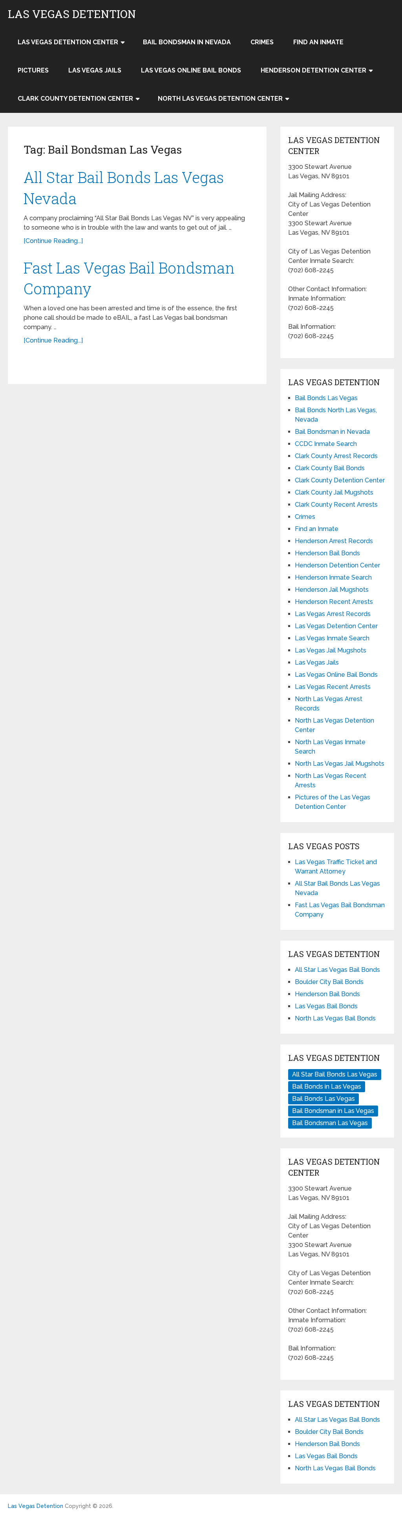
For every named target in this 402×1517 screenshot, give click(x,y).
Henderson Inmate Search (333, 577)
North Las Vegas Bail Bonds (335, 1018)
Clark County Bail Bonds (330, 468)
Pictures (33, 70)
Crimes (262, 42)
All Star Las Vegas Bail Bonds (337, 969)
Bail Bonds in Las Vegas (326, 1086)
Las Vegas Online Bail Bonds (191, 70)
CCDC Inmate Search (326, 444)
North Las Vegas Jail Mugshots (339, 763)
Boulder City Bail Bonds (329, 982)
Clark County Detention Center (75, 98)
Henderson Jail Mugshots (332, 589)
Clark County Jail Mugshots (334, 492)
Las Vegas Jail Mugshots (330, 650)
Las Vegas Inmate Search (332, 638)
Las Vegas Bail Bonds (326, 1006)
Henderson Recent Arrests (334, 601)
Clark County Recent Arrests (336, 504)
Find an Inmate (318, 42)
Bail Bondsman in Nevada (187, 42)
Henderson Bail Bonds (327, 553)
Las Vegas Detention (72, 14)
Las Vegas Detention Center (68, 42)
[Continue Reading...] (53, 241)
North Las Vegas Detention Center (220, 98)
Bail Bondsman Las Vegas (330, 1123)
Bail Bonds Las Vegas (326, 398)
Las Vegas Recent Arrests (333, 687)
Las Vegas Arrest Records (333, 614)
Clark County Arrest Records (336, 456)
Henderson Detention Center (313, 70)
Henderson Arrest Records (334, 541)
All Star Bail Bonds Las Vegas (334, 1074)
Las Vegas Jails (94, 70)
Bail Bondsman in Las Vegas (333, 1111)
